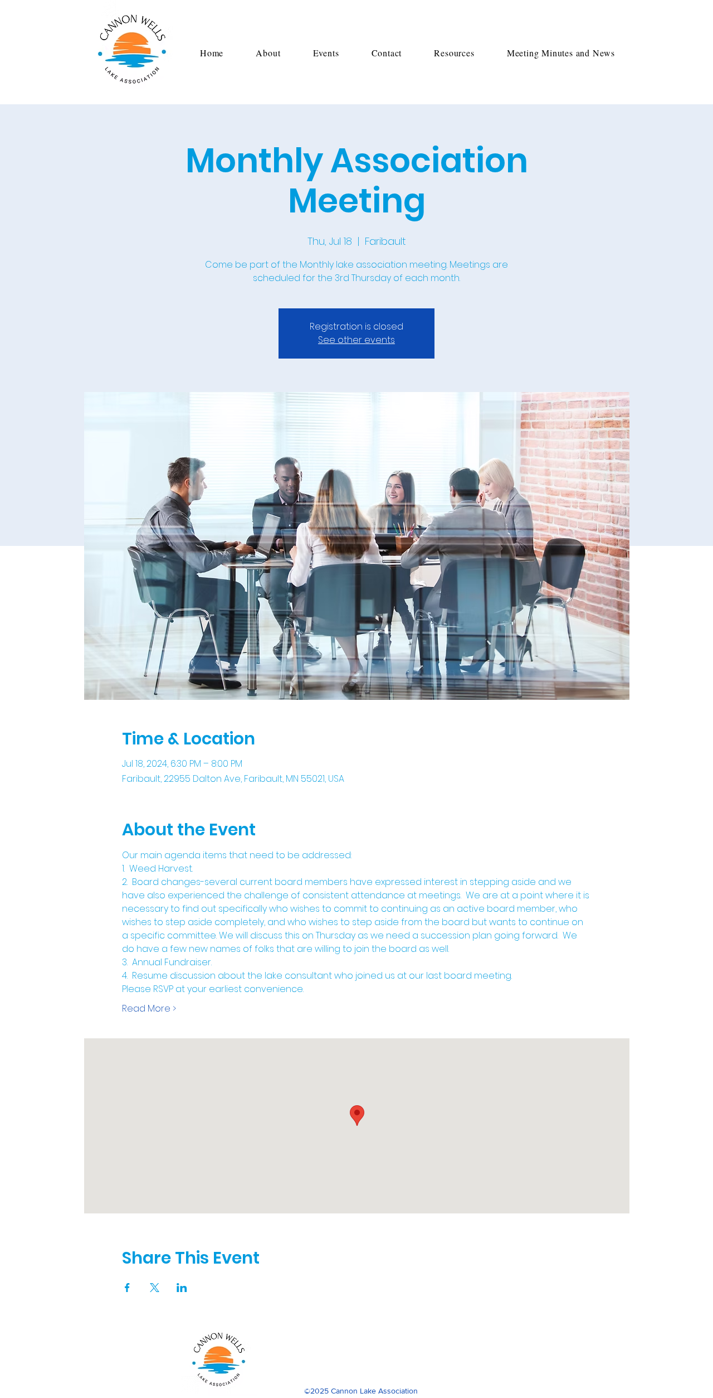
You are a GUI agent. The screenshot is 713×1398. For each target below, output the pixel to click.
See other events (356, 339)
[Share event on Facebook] (127, 1287)
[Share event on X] (154, 1287)
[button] (268, 53)
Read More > (149, 1009)
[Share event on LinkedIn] (182, 1287)
